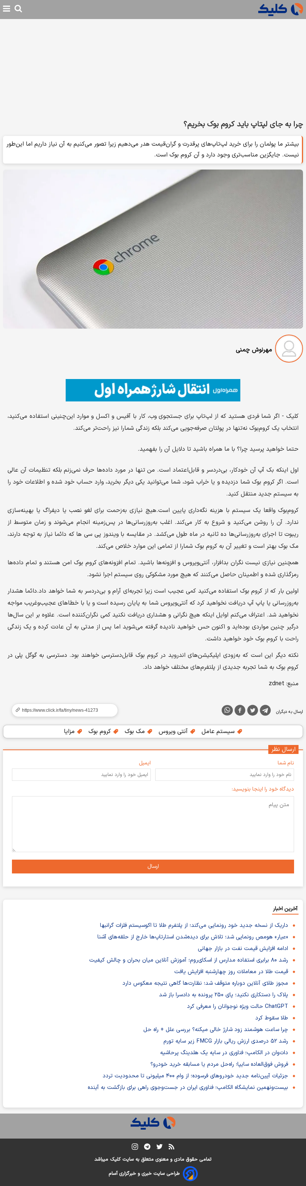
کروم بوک (100, 731)
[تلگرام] (265, 712)
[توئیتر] (252, 712)
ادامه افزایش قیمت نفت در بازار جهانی (243, 948)
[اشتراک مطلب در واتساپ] (227, 710)
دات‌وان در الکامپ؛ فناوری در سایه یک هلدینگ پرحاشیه (224, 1053)
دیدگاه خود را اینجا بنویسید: (263, 789)
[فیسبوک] (240, 712)
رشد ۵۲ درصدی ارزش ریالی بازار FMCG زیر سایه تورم (225, 1041)
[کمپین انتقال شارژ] (153, 390)
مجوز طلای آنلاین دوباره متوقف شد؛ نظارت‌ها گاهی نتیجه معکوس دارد (205, 983)
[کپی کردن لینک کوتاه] (61, 710)
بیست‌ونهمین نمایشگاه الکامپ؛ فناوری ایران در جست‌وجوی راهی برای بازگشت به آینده (188, 1087)
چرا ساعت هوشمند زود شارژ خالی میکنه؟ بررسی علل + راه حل (215, 1029)
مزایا (70, 731)
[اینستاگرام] (135, 1148)
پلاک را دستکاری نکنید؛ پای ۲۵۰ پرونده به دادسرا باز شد (223, 995)
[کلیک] (280, 9)
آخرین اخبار (285, 909)
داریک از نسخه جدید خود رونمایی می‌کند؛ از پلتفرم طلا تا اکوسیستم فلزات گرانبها (194, 925)
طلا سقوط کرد (271, 1018)
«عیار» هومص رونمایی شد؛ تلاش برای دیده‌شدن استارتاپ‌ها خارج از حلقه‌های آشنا (192, 937)
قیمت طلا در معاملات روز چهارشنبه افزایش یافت (231, 972)
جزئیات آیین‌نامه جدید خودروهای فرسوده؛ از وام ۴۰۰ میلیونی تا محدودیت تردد (195, 1076)
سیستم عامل (219, 731)
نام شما (286, 763)
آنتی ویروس (174, 731)
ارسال (153, 866)
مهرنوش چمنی (254, 349)
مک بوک (136, 731)
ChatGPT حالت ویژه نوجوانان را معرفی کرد (237, 1006)
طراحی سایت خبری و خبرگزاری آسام (144, 1173)
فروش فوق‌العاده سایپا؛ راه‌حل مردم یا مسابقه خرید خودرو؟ (219, 1064)
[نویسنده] (289, 350)
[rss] (171, 1147)
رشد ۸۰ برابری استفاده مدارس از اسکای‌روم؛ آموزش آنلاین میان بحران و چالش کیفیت (188, 960)
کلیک (115, 1159)
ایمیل (145, 763)
